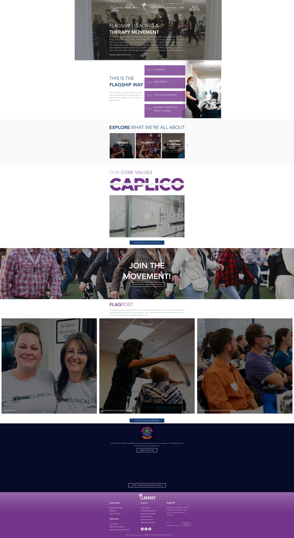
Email (168, 522)
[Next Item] (187, 145)
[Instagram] (145, 529)
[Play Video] (147, 216)
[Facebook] (149, 529)
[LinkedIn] (142, 529)
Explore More (122, 148)
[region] (164, 70)
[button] (181, 7)
